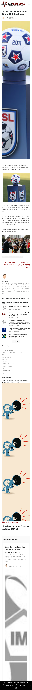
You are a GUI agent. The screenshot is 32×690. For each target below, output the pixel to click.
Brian (10, 564)
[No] (30, 685)
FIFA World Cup (6, 370)
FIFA (3, 368)
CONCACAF (5, 359)
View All (16, 341)
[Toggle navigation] (29, 4)
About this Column (10, 522)
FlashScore (5, 372)
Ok (16, 687)
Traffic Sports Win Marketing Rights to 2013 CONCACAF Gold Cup (19, 329)
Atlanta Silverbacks (7, 350)
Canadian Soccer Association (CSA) (12, 352)
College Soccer (6, 357)
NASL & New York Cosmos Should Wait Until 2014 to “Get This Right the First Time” (19, 314)
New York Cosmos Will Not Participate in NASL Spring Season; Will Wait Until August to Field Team (19, 322)
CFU (3, 354)
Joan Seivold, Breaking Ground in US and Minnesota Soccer (15, 549)
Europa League (6, 365)
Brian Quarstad (9, 17)
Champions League (7, 356)
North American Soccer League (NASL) (12, 256)
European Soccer (7, 366)
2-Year (3, 349)
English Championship (8, 363)
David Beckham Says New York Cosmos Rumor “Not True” (18, 335)
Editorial (4, 361)
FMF (3, 373)
